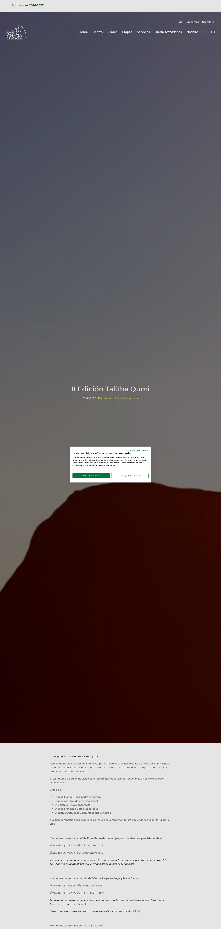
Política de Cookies (137, 450)
